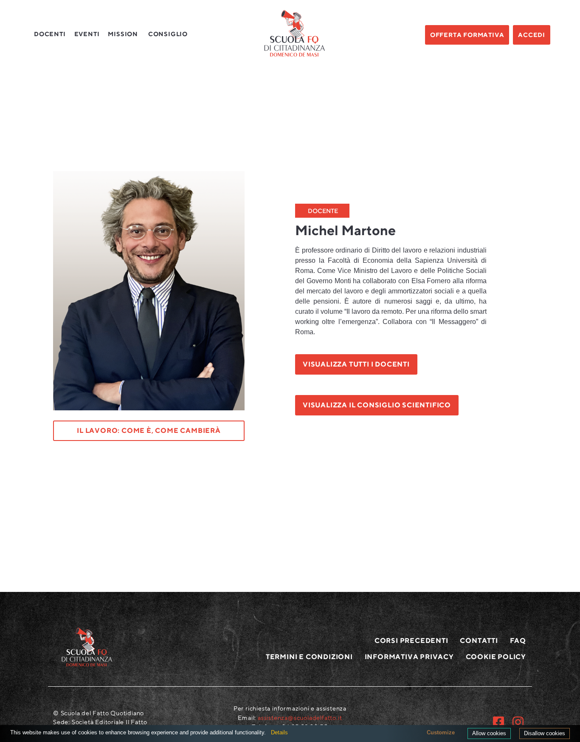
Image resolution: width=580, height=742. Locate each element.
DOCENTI (50, 33)
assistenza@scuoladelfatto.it (300, 717)
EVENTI (87, 33)
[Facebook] (498, 722)
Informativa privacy (409, 657)
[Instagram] (518, 722)
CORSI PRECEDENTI (411, 641)
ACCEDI (531, 34)
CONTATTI (479, 641)
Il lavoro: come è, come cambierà (149, 430)
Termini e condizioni (309, 657)
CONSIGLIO (168, 33)
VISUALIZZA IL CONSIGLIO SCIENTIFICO (377, 405)
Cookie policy (496, 657)
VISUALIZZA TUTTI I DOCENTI (356, 364)
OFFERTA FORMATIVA (467, 34)
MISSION (123, 33)
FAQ (518, 641)
